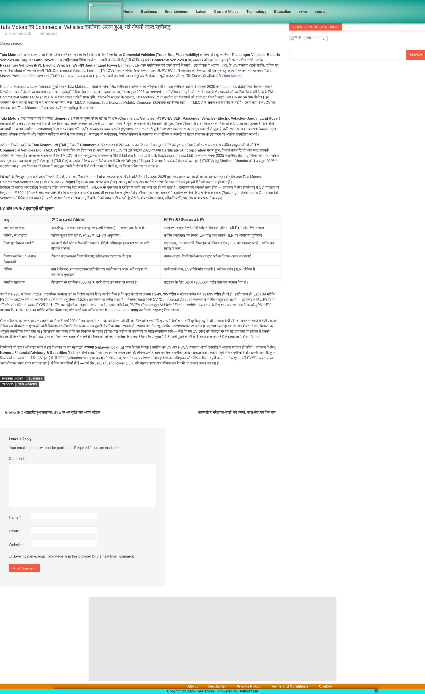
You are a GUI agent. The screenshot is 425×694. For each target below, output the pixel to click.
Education (282, 11)
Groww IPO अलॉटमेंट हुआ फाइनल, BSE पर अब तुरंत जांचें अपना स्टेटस (52, 412)
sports (320, 11)
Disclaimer (217, 686)
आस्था (303, 11)
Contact (325, 686)
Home (128, 11)
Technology (256, 11)
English (304, 38)
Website (15, 545)
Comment (17, 458)
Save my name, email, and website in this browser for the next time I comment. (74, 556)
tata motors (27, 384)
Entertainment (176, 11)
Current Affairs (226, 11)
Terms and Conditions (289, 686)
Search (416, 54)
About (192, 686)
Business (149, 11)
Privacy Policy (249, 686)
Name (15, 517)
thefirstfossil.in (48, 33)
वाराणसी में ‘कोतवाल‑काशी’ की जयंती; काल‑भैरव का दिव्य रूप (237, 412)
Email (14, 531)
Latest (201, 11)
